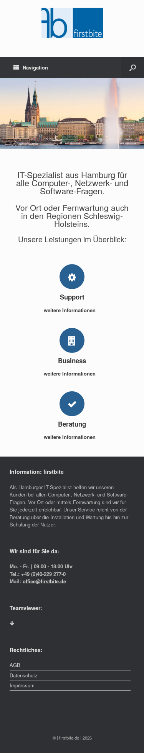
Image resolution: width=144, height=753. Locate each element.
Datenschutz (24, 675)
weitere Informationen (70, 310)
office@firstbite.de (44, 581)
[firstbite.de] (72, 23)
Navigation (35, 67)
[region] (72, 113)
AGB (15, 665)
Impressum (22, 685)
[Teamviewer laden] (12, 623)
